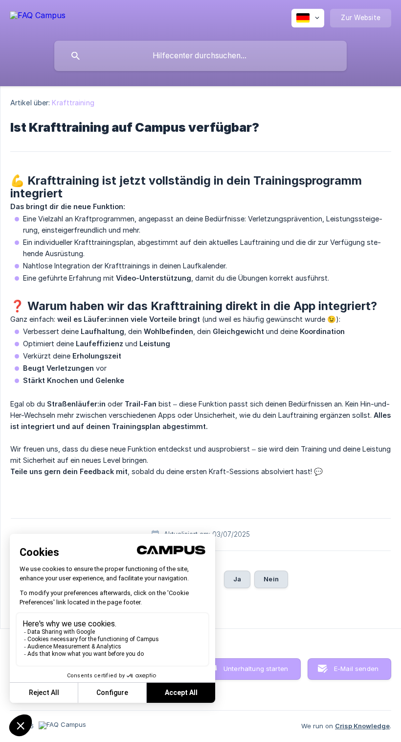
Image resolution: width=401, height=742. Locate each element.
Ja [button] (237, 579)
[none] (38, 15)
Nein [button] (271, 579)
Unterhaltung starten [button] (255, 668)
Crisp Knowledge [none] (362, 726)
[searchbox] (200, 56)
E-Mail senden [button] (356, 668)
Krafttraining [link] (73, 102)
